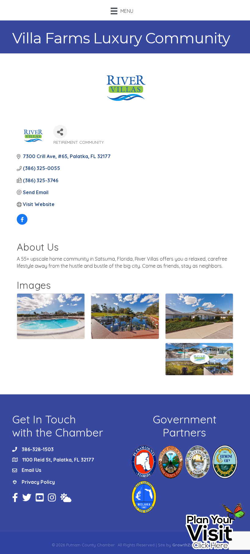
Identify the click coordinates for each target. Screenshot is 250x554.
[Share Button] (60, 132)
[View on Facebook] (22, 223)
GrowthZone (185, 544)
